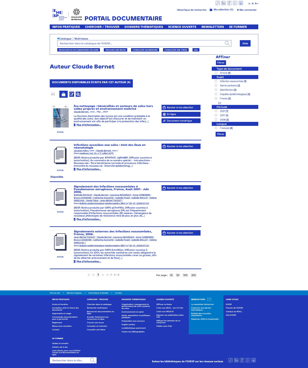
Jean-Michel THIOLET (111, 200)
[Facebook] (229, 2)
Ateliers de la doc (60, 347)
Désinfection (227, 89)
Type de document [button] (229, 68)
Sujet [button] (220, 77)
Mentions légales (74, 292)
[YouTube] (235, 2)
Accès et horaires (60, 304)
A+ (256, 3)
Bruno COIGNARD (83, 198)
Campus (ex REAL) (234, 312)
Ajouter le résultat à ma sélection (63, 94)
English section (128, 324)
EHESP (229, 304)
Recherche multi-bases (97, 308)
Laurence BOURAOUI (120, 195)
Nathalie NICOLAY (83, 195)
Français (225, 128)
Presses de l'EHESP (234, 308)
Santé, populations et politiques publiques (136, 316)
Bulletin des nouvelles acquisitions (201, 314)
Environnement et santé (133, 312)
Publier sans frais (164, 326)
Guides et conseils (60, 343)
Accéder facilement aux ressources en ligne (97, 318)
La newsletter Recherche (202, 304)
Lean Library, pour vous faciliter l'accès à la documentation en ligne (66, 353)
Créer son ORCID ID (165, 312)
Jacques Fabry (81, 150)
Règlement (57, 323)
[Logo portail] (67, 14)
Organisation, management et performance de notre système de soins (136, 306)
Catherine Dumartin (103, 198)
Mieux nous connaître (62, 326)
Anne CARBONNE (141, 195)
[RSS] (218, 2)
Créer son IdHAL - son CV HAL (169, 308)
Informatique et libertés (98, 292)
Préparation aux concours (133, 321)
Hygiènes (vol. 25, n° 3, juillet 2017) (96, 153)
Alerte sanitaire (228, 85)
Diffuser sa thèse (164, 304)
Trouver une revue (115, 50)
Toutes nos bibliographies (133, 332)
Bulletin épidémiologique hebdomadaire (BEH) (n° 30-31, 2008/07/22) (114, 203)
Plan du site (55, 292)
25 (171, 275)
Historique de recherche (191, 9)
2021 (223, 111)
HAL (196, 50)
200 (193, 275)
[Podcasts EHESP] (241, 2)
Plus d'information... (89, 124)
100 (185, 275)
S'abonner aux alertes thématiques (201, 309)
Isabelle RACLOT (139, 198)
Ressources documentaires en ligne (78, 50)
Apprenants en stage (61, 313)
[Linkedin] (223, 2)
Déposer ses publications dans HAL (170, 316)
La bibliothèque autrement (134, 328)
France (224, 98)
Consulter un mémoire (145, 50)
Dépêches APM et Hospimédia (204, 319)
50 (177, 275)
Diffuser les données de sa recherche (168, 322)
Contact (118, 292)
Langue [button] (222, 123)
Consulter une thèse (175, 50)
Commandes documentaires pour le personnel (65, 318)
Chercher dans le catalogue (99, 304)
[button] (218, 102)
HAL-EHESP (231, 315)
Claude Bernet (81, 112)
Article (224, 72)
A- (249, 3)
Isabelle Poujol (122, 198)
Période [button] (222, 106)
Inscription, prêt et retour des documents (65, 309)
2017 (223, 115)
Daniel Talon (92, 200)
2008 (223, 119)
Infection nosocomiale (232, 81)
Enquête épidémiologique (234, 94)
